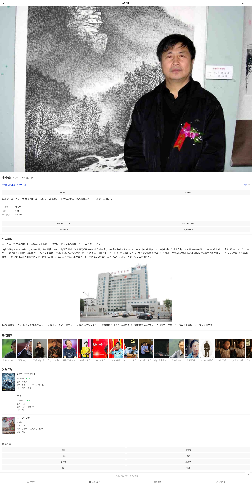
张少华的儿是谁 (188, 223)
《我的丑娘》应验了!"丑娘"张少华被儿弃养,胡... (176, 360)
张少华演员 (63, 229)
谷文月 (33, 428)
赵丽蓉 (25, 428)
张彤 (24, 407)
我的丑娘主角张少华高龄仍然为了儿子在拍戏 (70, 360)
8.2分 (28, 422)
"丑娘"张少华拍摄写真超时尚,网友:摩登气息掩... (9, 360)
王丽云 (64, 456)
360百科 (126, 3)
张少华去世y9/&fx (161, 360)
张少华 (31, 407)
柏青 (64, 450)
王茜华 (188, 462)
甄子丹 (25, 385)
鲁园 (188, 456)
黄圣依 (41, 385)
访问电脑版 (96, 482)
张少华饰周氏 (207, 360)
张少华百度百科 (63, 223)
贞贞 (19, 396)
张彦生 (41, 428)
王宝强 (33, 385)
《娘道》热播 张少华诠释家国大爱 (237, 360)
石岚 (23, 425)
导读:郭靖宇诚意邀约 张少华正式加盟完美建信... (55, 360)
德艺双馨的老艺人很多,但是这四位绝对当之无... (192, 360)
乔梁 (23, 403)
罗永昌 (24, 382)
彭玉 (64, 468)
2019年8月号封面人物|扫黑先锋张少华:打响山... (85, 360)
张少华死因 (188, 229)
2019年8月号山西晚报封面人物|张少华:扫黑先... (146, 360)
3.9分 (28, 378)
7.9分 (28, 400)
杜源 (188, 468)
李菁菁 (188, 450)
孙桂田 (64, 462)
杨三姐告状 (23, 417)
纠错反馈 (222, 482)
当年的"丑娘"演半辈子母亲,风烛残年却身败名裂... (222, 360)
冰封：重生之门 (26, 374)
